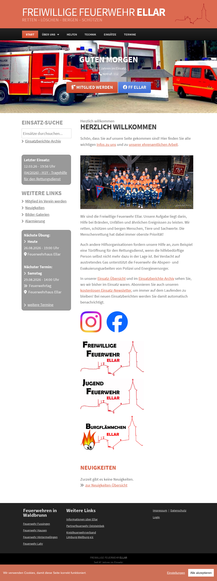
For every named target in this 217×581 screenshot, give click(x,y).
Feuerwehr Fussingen (36, 524)
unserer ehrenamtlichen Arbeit (153, 144)
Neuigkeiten (35, 207)
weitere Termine (40, 304)
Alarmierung (35, 221)
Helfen (72, 34)
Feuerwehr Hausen (35, 530)
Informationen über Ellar (82, 519)
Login (156, 517)
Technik (90, 34)
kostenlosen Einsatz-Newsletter (105, 290)
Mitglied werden (94, 87)
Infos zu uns (106, 144)
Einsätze (110, 34)
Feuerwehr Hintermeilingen (40, 537)
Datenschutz (178, 510)
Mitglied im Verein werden (46, 201)
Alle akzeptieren (201, 572)
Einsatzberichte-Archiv (43, 141)
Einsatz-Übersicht (111, 278)
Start (30, 34)
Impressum (160, 510)
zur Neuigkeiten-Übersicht (106, 485)
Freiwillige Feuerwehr (93, 12)
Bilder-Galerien (37, 214)
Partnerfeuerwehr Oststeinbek (85, 526)
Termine (130, 34)
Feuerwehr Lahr (33, 543)
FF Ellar (136, 87)
